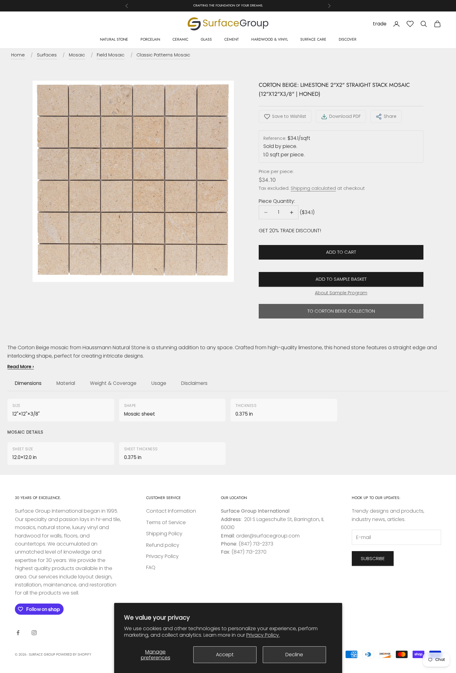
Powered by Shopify (73, 654)
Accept (225, 654)
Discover (347, 39)
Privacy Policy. (263, 635)
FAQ (150, 567)
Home (18, 55)
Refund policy (162, 545)
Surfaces (47, 55)
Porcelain (150, 39)
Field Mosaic (110, 55)
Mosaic (77, 55)
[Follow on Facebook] (18, 633)
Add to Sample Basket (341, 279)
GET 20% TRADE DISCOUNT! (290, 230)
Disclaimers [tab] (194, 383)
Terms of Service (166, 522)
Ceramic (180, 39)
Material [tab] (65, 383)
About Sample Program (341, 293)
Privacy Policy (162, 556)
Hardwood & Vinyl (269, 39)
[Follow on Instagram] (34, 633)
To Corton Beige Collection (341, 311)
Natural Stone (114, 39)
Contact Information (171, 511)
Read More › (20, 366)
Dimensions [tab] (28, 383)
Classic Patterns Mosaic (163, 55)
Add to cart (341, 252)
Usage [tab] (158, 383)
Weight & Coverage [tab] (113, 383)
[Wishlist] (410, 24)
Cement (231, 39)
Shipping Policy (164, 533)
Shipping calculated (313, 188)
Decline (294, 654)
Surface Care (313, 39)
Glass (206, 39)
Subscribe (373, 558)
